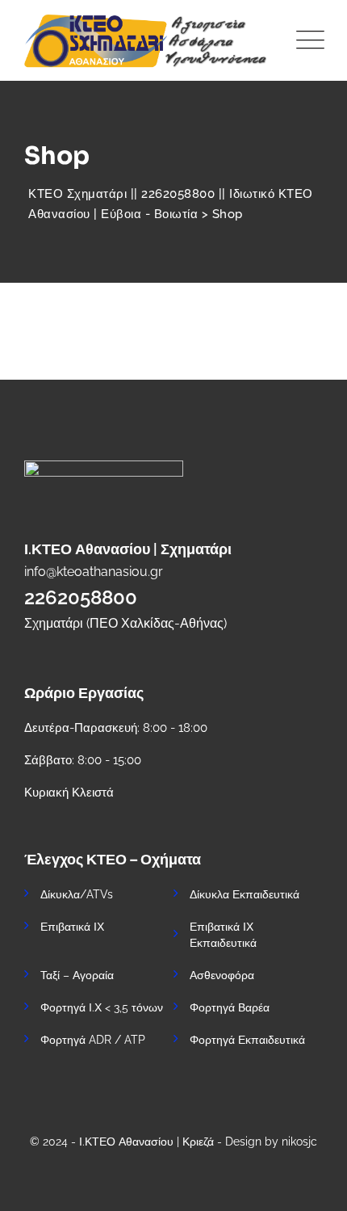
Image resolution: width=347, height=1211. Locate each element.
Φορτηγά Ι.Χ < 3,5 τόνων (101, 1007)
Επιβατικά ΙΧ (72, 926)
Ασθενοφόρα (222, 975)
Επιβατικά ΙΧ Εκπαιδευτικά (223, 934)
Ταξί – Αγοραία (77, 975)
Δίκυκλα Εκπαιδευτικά (244, 894)
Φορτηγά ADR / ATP (92, 1039)
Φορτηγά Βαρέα (230, 1007)
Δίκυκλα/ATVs (76, 894)
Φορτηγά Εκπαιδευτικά (247, 1039)
